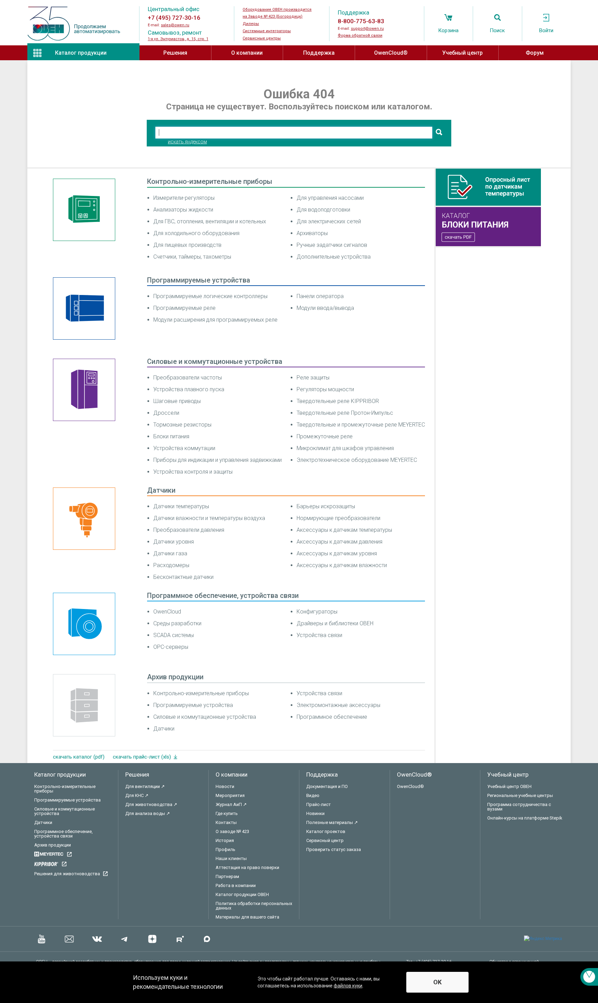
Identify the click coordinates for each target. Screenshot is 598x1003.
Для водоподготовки (323, 209)
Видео (312, 795)
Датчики (161, 490)
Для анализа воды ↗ (147, 813)
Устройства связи (319, 635)
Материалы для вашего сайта (247, 917)
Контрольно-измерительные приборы (209, 181)
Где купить (227, 813)
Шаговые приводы (177, 401)
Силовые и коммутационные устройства (214, 361)
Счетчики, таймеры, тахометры (192, 256)
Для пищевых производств (187, 245)
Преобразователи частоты (187, 377)
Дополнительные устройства (334, 256)
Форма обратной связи (360, 35)
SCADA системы (173, 635)
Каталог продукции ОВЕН (242, 894)
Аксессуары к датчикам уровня (337, 553)
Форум (535, 53)
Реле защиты (313, 377)
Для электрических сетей (329, 221)
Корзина (448, 30)
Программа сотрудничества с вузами (519, 807)
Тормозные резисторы (182, 424)
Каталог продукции (81, 53)
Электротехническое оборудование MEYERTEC (357, 460)
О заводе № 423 (232, 831)
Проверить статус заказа (333, 849)
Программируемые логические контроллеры (210, 296)
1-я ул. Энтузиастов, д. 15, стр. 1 (178, 39)
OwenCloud (167, 611)
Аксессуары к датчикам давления (339, 541)
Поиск (497, 30)
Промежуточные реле (325, 436)
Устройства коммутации (184, 448)
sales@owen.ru (175, 25)
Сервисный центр (325, 840)
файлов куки (348, 985)
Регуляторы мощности (325, 389)
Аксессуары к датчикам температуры (344, 530)
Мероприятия (230, 795)
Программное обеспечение (332, 717)
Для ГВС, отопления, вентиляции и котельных (209, 221)
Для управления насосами (330, 198)
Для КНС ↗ (136, 795)
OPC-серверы (170, 647)
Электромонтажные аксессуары (338, 705)
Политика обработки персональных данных (254, 906)
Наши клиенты (231, 858)
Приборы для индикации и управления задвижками (217, 460)
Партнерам (227, 876)
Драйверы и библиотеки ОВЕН (335, 623)
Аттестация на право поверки (247, 867)
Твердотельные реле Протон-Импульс (345, 413)
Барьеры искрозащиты (326, 506)
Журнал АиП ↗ (231, 804)
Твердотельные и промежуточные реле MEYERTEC (361, 424)
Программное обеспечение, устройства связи (223, 595)
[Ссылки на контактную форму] (589, 977)
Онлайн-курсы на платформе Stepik (524, 818)
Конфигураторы (317, 611)
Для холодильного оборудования (196, 233)
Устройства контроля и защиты (193, 471)
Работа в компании (236, 885)
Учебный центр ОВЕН (509, 786)
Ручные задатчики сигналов (332, 245)
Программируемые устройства (198, 280)
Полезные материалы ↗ (332, 822)
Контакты (226, 822)
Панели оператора (320, 296)
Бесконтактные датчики (183, 577)
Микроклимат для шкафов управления (345, 448)
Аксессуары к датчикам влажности (342, 565)
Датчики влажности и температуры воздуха (209, 518)
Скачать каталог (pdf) (79, 757)
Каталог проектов (325, 831)
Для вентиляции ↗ (145, 786)
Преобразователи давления (188, 530)
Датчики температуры (181, 506)
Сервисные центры (262, 38)
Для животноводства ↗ (151, 804)
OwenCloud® (391, 53)
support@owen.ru (367, 28)
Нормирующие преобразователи (338, 518)
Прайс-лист (318, 804)
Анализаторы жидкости (183, 209)
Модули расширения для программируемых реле (215, 319)
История (225, 840)
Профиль (225, 849)
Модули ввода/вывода (325, 308)
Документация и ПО (327, 786)
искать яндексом (187, 141)
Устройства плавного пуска (188, 389)
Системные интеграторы (267, 31)
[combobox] (293, 132)
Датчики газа (170, 553)
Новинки (315, 813)
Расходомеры (171, 565)
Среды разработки (177, 623)
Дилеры (251, 23)
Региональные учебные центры (520, 795)
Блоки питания (171, 436)
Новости (225, 786)
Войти (546, 30)
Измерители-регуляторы (184, 198)
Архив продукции (175, 677)
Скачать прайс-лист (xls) (142, 757)
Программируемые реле (184, 308)
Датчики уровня (173, 541)
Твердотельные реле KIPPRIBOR (338, 401)
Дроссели (166, 413)
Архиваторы (312, 233)
